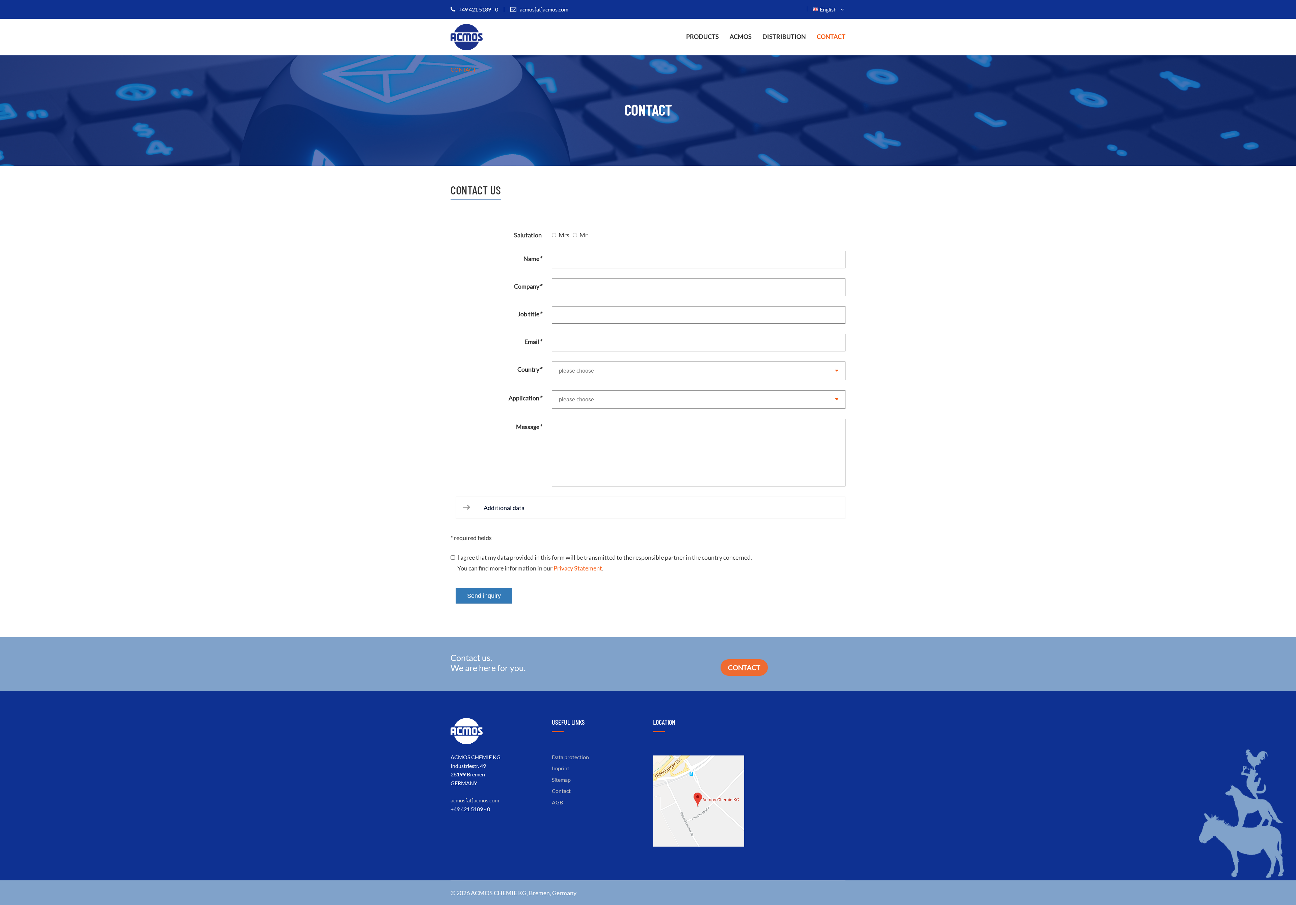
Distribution (784, 36)
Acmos (741, 36)
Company (528, 286)
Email (533, 341)
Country (529, 369)
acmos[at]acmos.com (544, 9)
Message (529, 426)
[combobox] (698, 371)
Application (525, 398)
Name (532, 258)
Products (702, 36)
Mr (583, 235)
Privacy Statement (578, 568)
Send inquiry (484, 595)
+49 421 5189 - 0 (478, 9)
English (829, 9)
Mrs (564, 235)
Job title (530, 314)
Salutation (528, 235)
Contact (831, 36)
